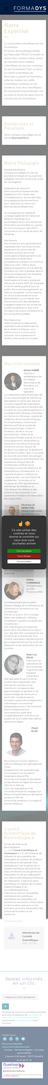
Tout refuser (24, 556)
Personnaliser (24, 561)
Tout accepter (24, 551)
